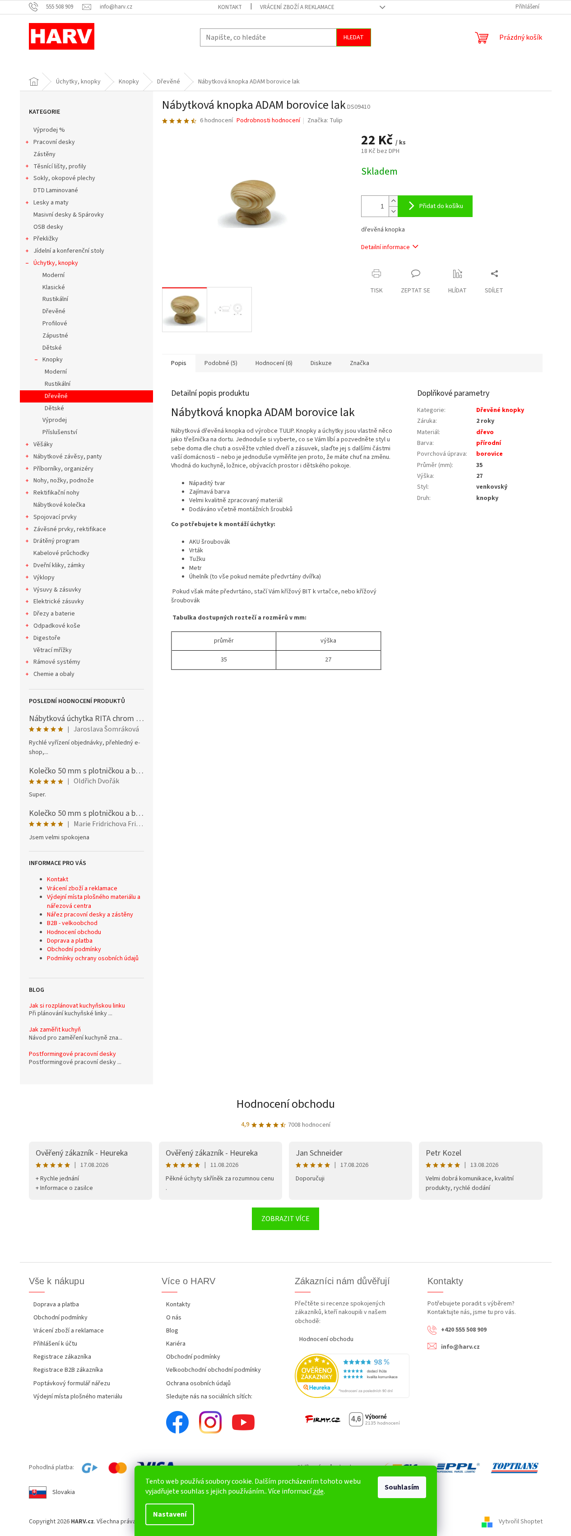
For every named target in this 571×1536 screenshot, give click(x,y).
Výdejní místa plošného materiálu (77, 1396)
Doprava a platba (70, 940)
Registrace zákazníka (62, 1356)
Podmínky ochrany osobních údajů (93, 958)
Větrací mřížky (52, 650)
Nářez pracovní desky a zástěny (90, 914)
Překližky (45, 238)
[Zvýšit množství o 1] (393, 201)
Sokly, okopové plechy (64, 178)
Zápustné (55, 335)
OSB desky (48, 226)
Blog (172, 1330)
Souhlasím (402, 1487)
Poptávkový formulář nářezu (71, 1383)
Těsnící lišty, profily (59, 166)
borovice (489, 453)
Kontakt (230, 7)
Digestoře (46, 638)
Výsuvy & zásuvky (57, 589)
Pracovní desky (54, 142)
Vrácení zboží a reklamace (297, 7)
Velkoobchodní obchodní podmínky (213, 1369)
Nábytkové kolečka (59, 504)
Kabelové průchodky (61, 553)
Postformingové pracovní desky (72, 1054)
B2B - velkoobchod (72, 923)
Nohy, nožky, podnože (63, 480)
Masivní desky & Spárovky (68, 214)
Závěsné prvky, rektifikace (69, 529)
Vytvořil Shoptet (521, 1521)
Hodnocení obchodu (74, 932)
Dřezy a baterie (54, 613)
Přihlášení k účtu (55, 1343)
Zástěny (44, 154)
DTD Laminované (55, 190)
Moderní (53, 275)
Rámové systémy (56, 661)
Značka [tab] (359, 363)
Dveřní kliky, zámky (59, 565)
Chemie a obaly (53, 674)
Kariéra (176, 1343)
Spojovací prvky (55, 517)
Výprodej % (49, 129)
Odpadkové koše (56, 625)
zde (318, 1491)
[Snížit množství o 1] (393, 211)
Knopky (52, 359)
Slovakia (63, 1492)
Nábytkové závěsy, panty (67, 456)
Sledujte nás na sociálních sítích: (209, 1396)
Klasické (53, 287)
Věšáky (43, 444)
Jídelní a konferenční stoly (68, 250)
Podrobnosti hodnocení (268, 120)
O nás (173, 1317)
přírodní (488, 443)
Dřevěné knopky (500, 410)
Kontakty (178, 1304)
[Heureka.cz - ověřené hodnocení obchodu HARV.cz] (352, 1375)
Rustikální (55, 299)
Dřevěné (53, 311)
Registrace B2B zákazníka (68, 1369)
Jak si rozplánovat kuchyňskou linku (77, 1006)
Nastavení (169, 1514)
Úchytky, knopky (55, 263)
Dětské (52, 347)
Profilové (54, 323)
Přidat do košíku (441, 206)
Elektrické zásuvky (58, 601)
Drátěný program (56, 541)
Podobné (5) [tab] (220, 363)
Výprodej (54, 420)
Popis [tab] (178, 363)
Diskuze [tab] (321, 363)
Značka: (325, 120)
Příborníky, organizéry (63, 468)
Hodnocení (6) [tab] (273, 363)
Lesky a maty (51, 202)
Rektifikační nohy (56, 492)
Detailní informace (385, 247)
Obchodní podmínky (74, 949)
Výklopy (44, 577)
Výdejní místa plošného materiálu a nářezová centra (93, 901)
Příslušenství (59, 432)
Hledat (354, 37)
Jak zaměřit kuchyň (55, 1030)
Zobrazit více (285, 1219)
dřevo (485, 432)
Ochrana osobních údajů (198, 1383)
